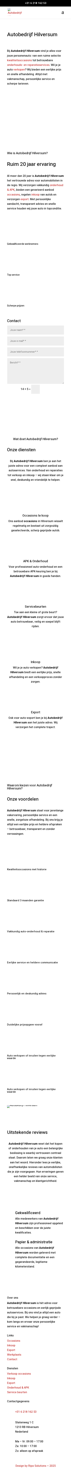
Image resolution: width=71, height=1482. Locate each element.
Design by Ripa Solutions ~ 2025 (36, 1466)
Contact (14, 94)
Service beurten (17, 1392)
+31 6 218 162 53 (26, 1412)
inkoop (35, 195)
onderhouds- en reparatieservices (28, 65)
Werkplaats (14, 1355)
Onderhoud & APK (18, 1388)
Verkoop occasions (19, 1374)
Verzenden (51, 389)
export (25, 199)
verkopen (19, 70)
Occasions (13, 1341)
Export (11, 1350)
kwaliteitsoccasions (19, 60)
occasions (13, 195)
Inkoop (11, 1345)
